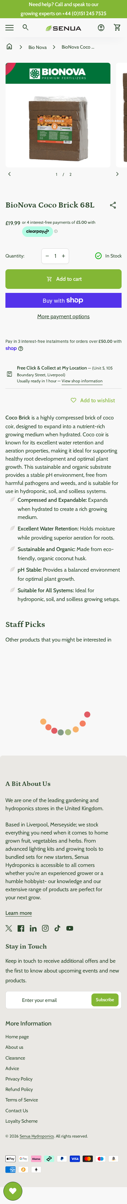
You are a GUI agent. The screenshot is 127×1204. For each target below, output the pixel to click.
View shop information (82, 380)
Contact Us (16, 1110)
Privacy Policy (19, 1079)
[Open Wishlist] (12, 1191)
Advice (12, 1068)
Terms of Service (21, 1100)
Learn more (18, 913)
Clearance (15, 1058)
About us (14, 1047)
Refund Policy (19, 1089)
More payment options (63, 316)
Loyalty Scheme (21, 1121)
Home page (17, 1037)
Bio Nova (37, 47)
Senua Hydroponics (37, 1136)
